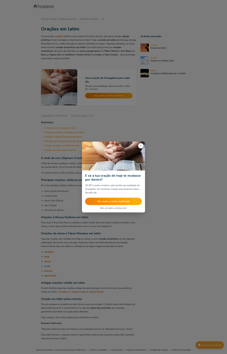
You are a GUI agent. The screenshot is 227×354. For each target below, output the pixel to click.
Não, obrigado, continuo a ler (113, 208)
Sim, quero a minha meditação (113, 201)
